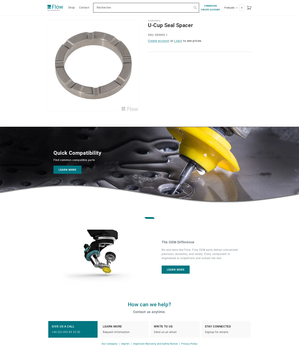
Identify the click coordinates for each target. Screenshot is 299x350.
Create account (158, 40)
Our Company (110, 343)
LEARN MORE (67, 169)
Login (178, 40)
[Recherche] (195, 7)
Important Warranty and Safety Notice (155, 343)
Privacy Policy (189, 343)
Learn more (175, 269)
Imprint (125, 343)
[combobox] (146, 7)
